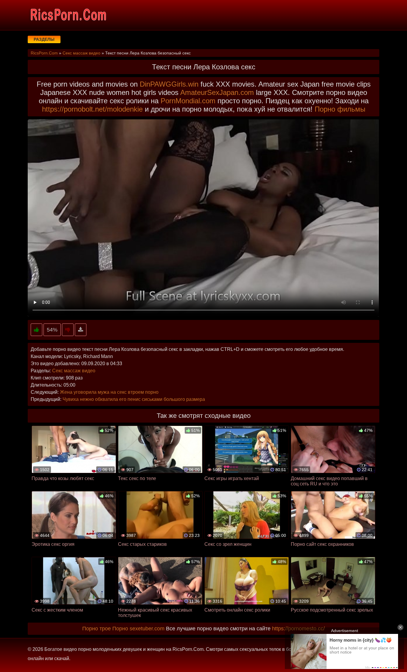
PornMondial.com (188, 101)
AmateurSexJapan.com (217, 92)
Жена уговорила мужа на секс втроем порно (109, 392)
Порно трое (96, 629)
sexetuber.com (147, 629)
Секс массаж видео (73, 370)
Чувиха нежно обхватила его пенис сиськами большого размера (134, 399)
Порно (120, 629)
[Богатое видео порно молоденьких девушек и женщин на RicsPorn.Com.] (68, 15)
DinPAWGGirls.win (169, 84)
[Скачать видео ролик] (80, 329)
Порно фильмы (340, 109)
